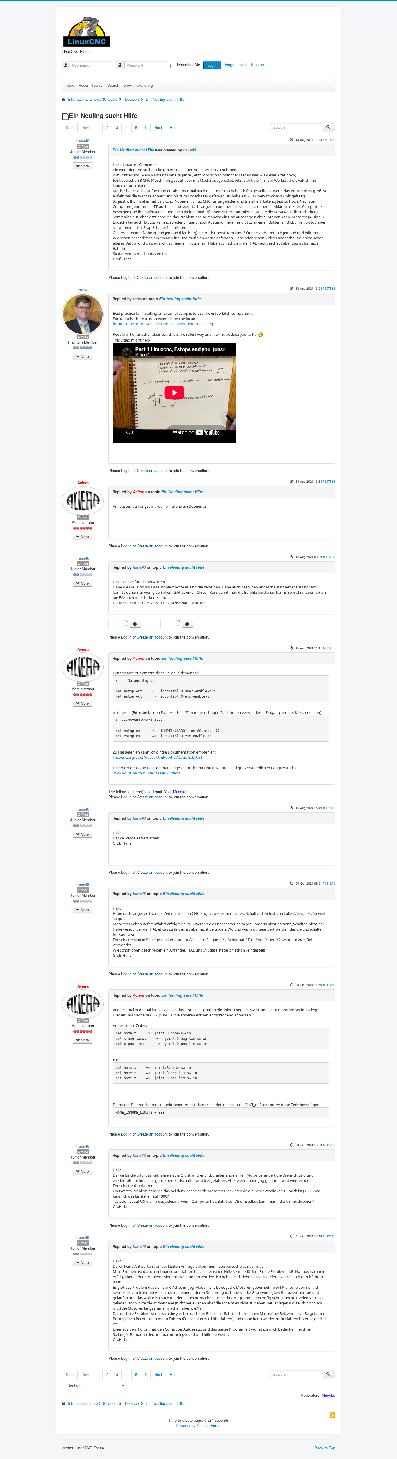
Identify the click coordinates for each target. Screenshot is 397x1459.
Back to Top (325, 1448)
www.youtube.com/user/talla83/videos (146, 773)
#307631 (329, 288)
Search (113, 85)
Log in (212, 65)
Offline (83, 146)
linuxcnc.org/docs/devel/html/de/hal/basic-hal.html (157, 757)
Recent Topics (90, 85)
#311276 (329, 984)
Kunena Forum (209, 1425)
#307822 (329, 807)
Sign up (258, 64)
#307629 (329, 139)
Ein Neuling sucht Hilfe (133, 150)
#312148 (329, 1236)
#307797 (329, 648)
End (173, 127)
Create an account (152, 277)
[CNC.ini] (179, 623)
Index (69, 85)
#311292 (329, 1145)
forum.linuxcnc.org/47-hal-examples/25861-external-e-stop (163, 323)
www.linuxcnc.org (138, 85)
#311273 (329, 883)
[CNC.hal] (126, 623)
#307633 (329, 481)
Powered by (186, 1425)
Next (158, 127)
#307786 (329, 556)
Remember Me (187, 64)
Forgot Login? (237, 64)
